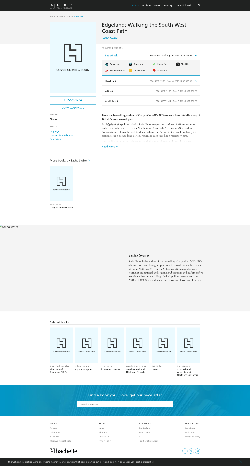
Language (54, 131)
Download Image (73, 107)
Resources (144, 423)
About (102, 423)
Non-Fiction (55, 139)
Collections (55, 433)
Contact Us (104, 437)
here (152, 462)
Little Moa (190, 433)
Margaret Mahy (192, 437)
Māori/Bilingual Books (60, 441)
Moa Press (190, 428)
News (157, 5)
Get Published (183, 5)
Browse (53, 428)
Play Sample (74, 99)
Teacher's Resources (148, 441)
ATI (140, 437)
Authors (146, 5)
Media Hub (144, 433)
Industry (168, 5)
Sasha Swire (110, 38)
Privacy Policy (105, 441)
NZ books (54, 437)
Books (135, 5)
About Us (103, 433)
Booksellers (144, 428)
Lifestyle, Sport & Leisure (61, 135)
